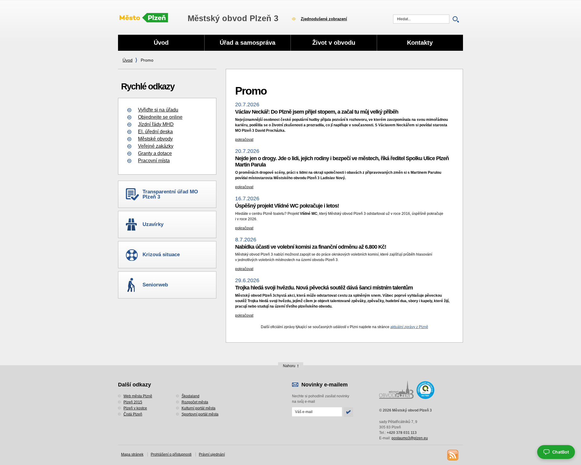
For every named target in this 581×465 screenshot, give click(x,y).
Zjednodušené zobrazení (324, 19)
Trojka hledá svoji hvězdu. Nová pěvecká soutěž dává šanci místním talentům (324, 288)
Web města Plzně (137, 396)
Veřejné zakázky (155, 146)
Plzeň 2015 (132, 402)
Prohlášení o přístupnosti (171, 454)
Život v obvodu (333, 42)
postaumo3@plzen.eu (410, 438)
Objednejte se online (160, 117)
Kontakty (420, 42)
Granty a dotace (155, 153)
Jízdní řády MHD (156, 124)
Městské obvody (155, 138)
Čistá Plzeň (132, 414)
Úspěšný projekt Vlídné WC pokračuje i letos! (287, 206)
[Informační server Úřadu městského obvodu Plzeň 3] (144, 18)
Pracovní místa (154, 160)
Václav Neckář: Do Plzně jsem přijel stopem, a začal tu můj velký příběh (316, 112)
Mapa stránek (132, 454)
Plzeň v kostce (135, 408)
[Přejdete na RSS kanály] (452, 455)
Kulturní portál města (198, 408)
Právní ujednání (212, 454)
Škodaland (190, 396)
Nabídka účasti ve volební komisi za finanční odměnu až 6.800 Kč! (310, 247)
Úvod (128, 60)
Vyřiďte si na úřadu (158, 109)
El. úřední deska (155, 131)
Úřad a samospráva (247, 42)
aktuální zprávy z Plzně (409, 327)
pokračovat (244, 139)
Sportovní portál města (200, 414)
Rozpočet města (195, 402)
